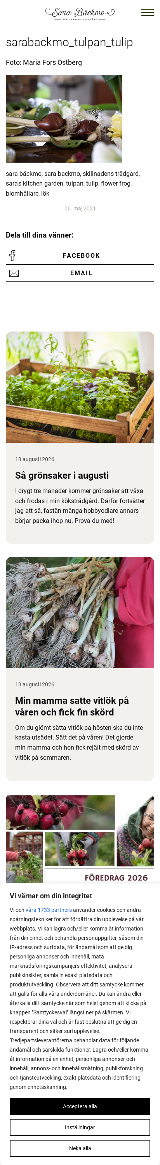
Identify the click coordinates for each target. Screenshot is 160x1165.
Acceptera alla (80, 1106)
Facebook (81, 255)
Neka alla (80, 1148)
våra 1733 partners (49, 910)
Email (81, 273)
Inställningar (80, 1127)
